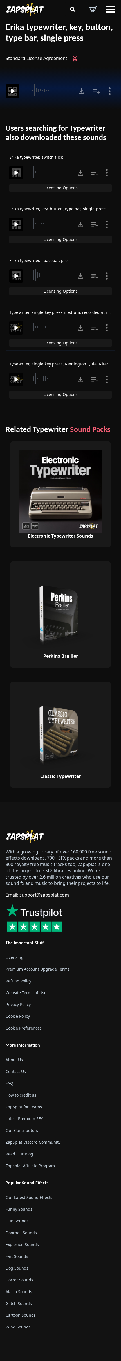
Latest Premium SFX (24, 1118)
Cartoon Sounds (21, 1315)
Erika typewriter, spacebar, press (40, 260)
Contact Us (16, 1071)
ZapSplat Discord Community (33, 1142)
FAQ (9, 1083)
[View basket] (93, 9)
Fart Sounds (17, 1256)
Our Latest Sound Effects (29, 1197)
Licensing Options (61, 187)
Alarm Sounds (19, 1291)
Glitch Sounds (19, 1303)
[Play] (12, 91)
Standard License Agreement (36, 58)
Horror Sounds (19, 1279)
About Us (14, 1059)
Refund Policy (18, 981)
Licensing (15, 957)
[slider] (48, 90)
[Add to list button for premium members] (96, 91)
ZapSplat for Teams (24, 1106)
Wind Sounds (18, 1327)
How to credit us (21, 1095)
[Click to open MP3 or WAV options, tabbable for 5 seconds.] (81, 91)
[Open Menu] (110, 9)
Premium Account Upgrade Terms (38, 969)
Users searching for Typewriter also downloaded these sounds (56, 133)
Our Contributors (22, 1130)
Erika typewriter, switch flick (36, 157)
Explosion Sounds (22, 1244)
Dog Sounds (17, 1268)
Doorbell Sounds (21, 1232)
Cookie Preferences (24, 1028)
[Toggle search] (72, 9)
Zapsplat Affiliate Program (30, 1165)
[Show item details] (109, 91)
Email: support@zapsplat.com (37, 895)
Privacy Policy (18, 1004)
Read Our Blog (19, 1154)
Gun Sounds (17, 1221)
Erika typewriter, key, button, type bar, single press (59, 33)
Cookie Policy (18, 1016)
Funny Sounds (19, 1209)
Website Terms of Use (26, 992)
